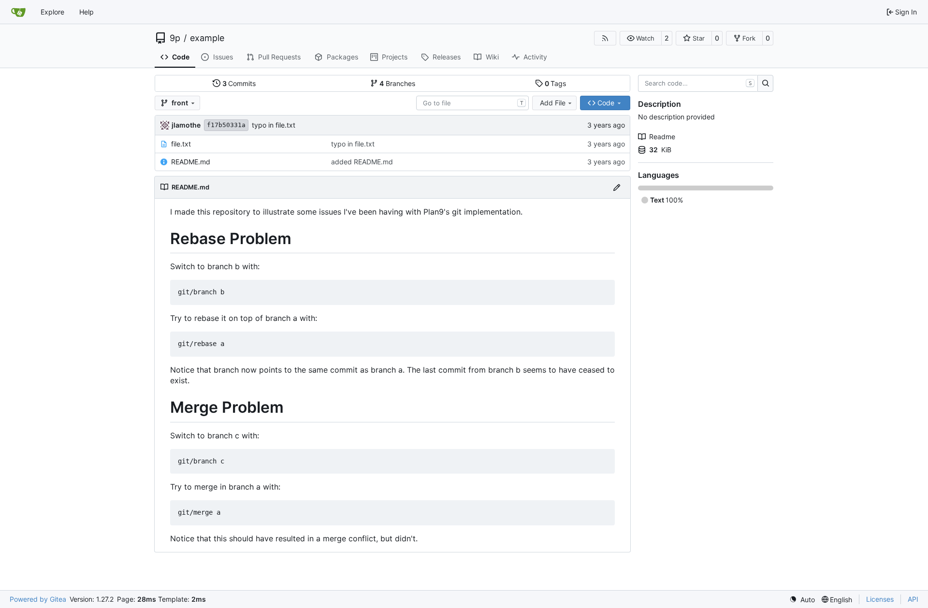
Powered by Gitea (38, 599)
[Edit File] (616, 187)
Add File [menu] (553, 103)
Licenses (880, 599)
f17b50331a (226, 125)
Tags (555, 83)
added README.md (362, 162)
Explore (52, 12)
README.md (190, 162)
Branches (397, 83)
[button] (641, 38)
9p (175, 38)
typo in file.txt (273, 125)
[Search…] (765, 83)
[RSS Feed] (605, 38)
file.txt (181, 144)
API (913, 599)
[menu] (802, 599)
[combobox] (472, 103)
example (207, 38)
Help (86, 12)
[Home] (18, 12)
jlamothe (186, 125)
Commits (239, 83)
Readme (662, 136)
